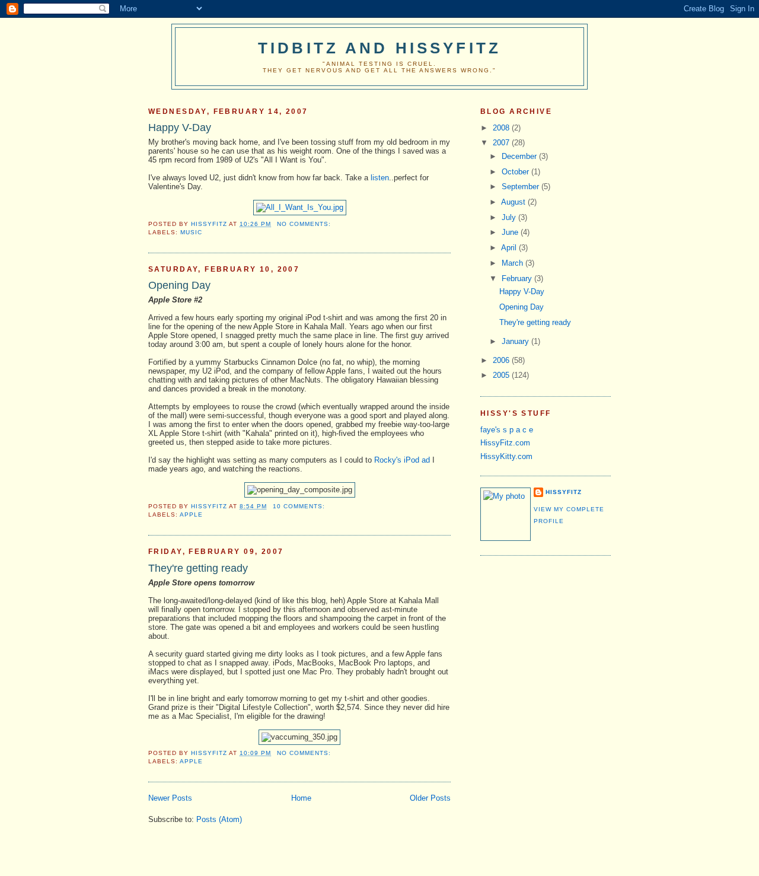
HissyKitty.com (506, 456)
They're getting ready (198, 568)
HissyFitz (564, 492)
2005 (502, 375)
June (511, 232)
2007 (502, 142)
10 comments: (300, 506)
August (514, 202)
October (516, 171)
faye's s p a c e (506, 429)
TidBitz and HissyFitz (379, 48)
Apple (191, 514)
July (510, 217)
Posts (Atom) (219, 819)
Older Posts (430, 798)
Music (191, 232)
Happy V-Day (179, 127)
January (516, 341)
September (521, 186)
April (510, 247)
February (518, 278)
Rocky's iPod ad (402, 459)
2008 (502, 127)
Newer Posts (170, 798)
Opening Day (179, 285)
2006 (502, 360)
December (520, 156)
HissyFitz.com (505, 442)
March (513, 263)
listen (380, 177)
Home (301, 798)
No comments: (305, 224)
